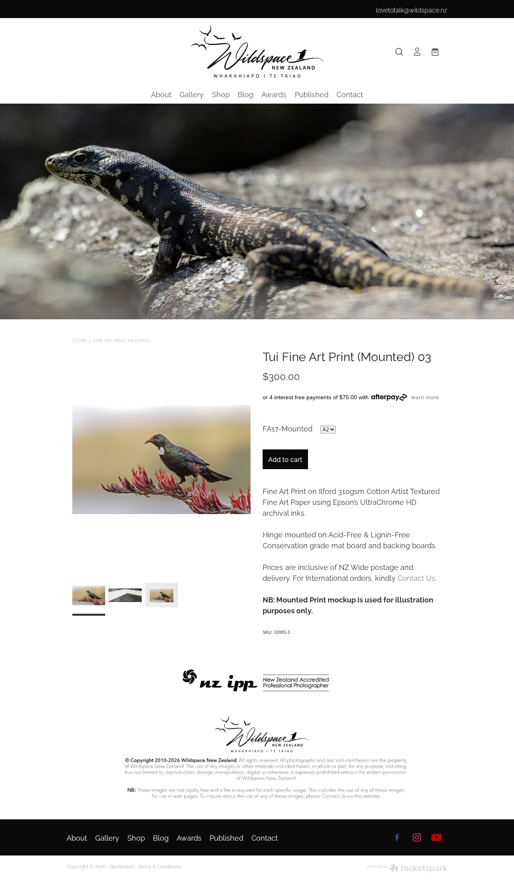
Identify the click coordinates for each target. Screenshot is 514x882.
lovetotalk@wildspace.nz (411, 9)
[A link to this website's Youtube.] (436, 837)
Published (311, 94)
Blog (245, 94)
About (161, 94)
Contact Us (416, 577)
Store (79, 340)
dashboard (121, 866)
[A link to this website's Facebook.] (397, 837)
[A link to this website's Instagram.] (417, 837)
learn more (425, 397)
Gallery (191, 94)
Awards (273, 94)
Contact (350, 94)
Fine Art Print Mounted (122, 340)
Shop (221, 94)
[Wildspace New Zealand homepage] (256, 51)
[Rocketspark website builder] (407, 869)
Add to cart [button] (285, 459)
